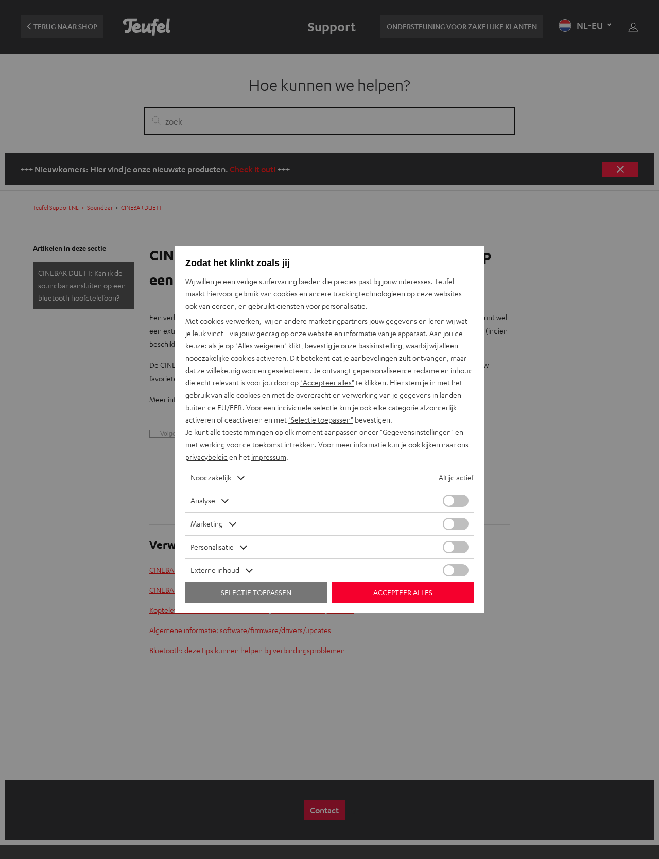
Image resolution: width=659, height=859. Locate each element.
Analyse (202, 500)
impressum (268, 456)
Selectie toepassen (256, 592)
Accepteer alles (402, 592)
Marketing (206, 523)
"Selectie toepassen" (320, 419)
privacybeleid (206, 456)
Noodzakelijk (210, 477)
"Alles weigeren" (261, 345)
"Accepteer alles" (327, 382)
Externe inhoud (214, 570)
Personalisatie (212, 546)
